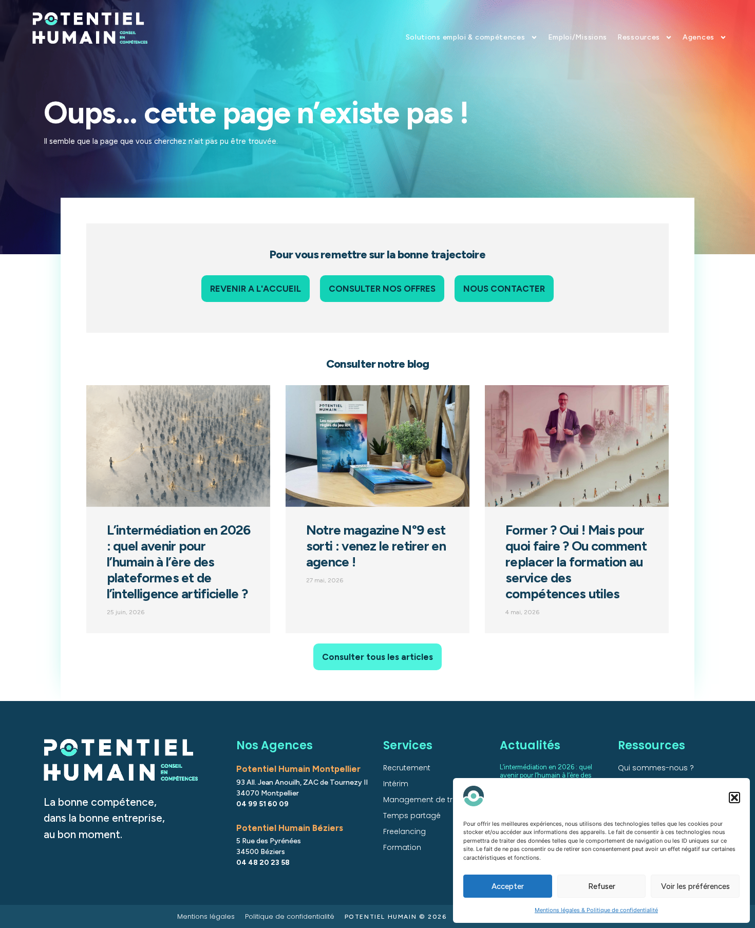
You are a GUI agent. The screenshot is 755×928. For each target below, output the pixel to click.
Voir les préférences (695, 886)
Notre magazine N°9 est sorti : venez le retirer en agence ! (376, 546)
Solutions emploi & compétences (465, 37)
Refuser (601, 886)
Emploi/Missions (578, 37)
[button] (734, 797)
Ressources (638, 37)
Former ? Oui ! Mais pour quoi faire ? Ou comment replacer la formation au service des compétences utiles (576, 562)
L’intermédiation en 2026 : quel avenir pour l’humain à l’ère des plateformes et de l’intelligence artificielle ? (179, 562)
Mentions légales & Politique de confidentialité (596, 910)
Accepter (508, 886)
